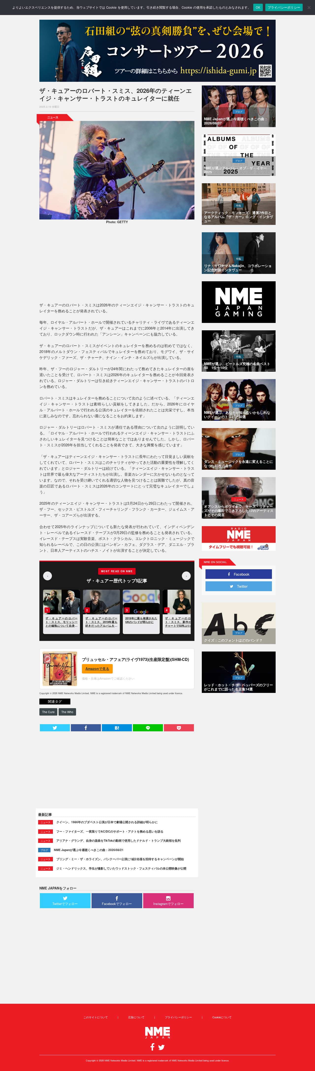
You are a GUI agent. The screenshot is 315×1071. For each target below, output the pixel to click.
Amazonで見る (97, 668)
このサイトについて (95, 1017)
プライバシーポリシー (178, 1017)
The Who (67, 712)
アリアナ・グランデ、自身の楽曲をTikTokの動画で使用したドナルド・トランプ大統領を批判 (118, 840)
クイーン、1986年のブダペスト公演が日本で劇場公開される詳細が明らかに (107, 822)
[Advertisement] (116, 263)
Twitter (240, 586)
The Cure (48, 712)
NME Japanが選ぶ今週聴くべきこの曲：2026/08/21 (89, 850)
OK (258, 7)
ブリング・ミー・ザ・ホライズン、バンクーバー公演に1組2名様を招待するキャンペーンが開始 (120, 859)
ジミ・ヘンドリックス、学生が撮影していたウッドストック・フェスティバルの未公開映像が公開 (121, 868)
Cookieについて (222, 1017)
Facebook (240, 574)
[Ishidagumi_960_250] (157, 51)
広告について (136, 1017)
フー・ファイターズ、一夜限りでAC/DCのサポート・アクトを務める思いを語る (109, 831)
